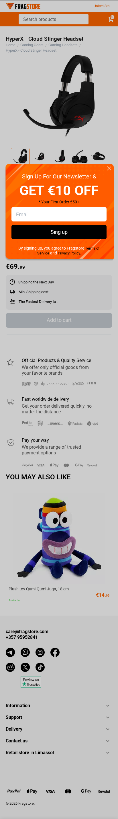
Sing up (59, 232)
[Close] (109, 168)
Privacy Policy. (69, 253)
